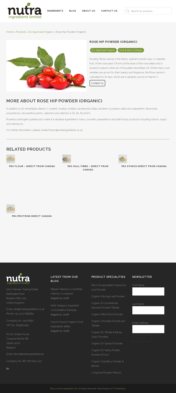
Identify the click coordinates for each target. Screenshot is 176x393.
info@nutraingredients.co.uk (29, 309)
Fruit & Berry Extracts (130, 50)
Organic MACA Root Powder (107, 314)
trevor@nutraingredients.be (29, 354)
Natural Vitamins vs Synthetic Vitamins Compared (66, 291)
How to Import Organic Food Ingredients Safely (67, 324)
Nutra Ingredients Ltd (67, 388)
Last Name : (138, 304)
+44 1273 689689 (24, 313)
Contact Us (97, 83)
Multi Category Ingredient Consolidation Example (65, 307)
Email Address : (141, 322)
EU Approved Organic (103, 50)
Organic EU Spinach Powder (107, 343)
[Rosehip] (46, 90)
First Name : (138, 285)
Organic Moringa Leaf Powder (108, 296)
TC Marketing (118, 388)
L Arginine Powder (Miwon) (106, 372)
